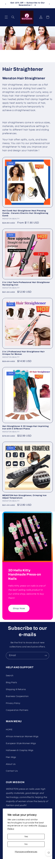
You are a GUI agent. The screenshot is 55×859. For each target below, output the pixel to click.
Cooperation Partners (17, 710)
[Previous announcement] (5, 4)
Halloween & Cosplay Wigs (19, 750)
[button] (6, 17)
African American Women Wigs (22, 736)
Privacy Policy (13, 703)
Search (9, 675)
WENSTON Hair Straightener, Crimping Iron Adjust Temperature (24, 496)
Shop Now (19, 608)
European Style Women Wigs (21, 743)
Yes (26, 836)
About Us (11, 764)
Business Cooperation (17, 696)
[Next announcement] (49, 4)
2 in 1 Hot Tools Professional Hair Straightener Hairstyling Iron (26, 283)
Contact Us (12, 771)
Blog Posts (11, 682)
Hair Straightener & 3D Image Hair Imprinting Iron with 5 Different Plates (25, 427)
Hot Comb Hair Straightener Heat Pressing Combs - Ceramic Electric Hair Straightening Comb (25, 213)
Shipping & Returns (16, 689)
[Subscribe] (45, 655)
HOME (9, 729)
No (26, 844)
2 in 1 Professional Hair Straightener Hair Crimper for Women (23, 352)
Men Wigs (11, 757)
